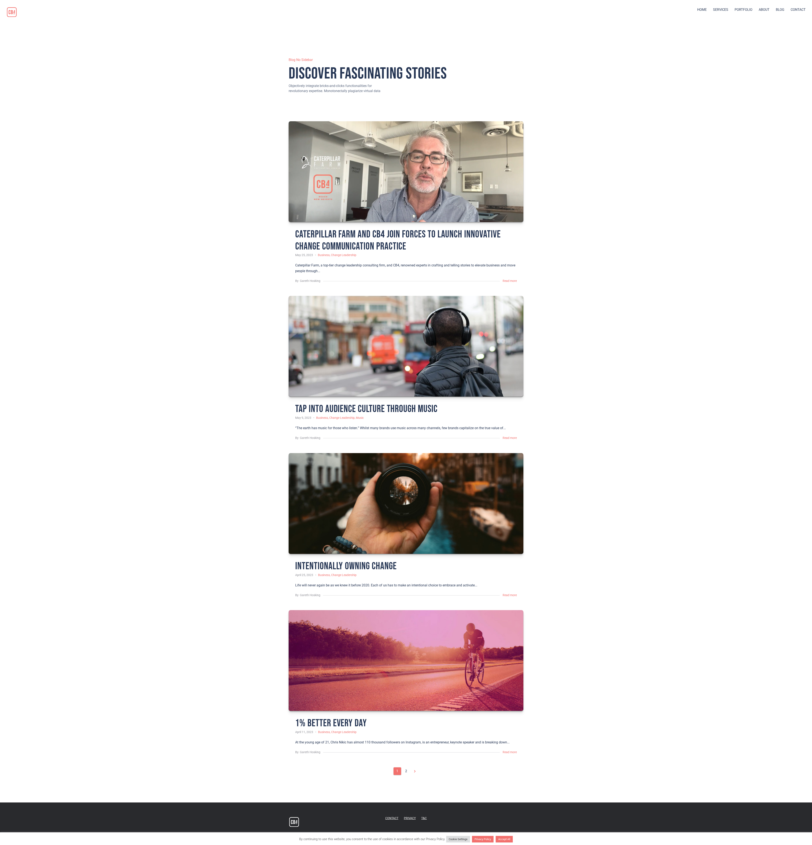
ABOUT (764, 10)
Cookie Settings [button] (458, 839)
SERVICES (720, 10)
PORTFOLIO (743, 10)
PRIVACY (410, 818)
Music (360, 417)
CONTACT (798, 10)
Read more (510, 281)
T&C (424, 818)
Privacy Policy (483, 839)
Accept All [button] (504, 839)
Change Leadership (343, 255)
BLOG (780, 10)
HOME (702, 10)
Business (324, 255)
